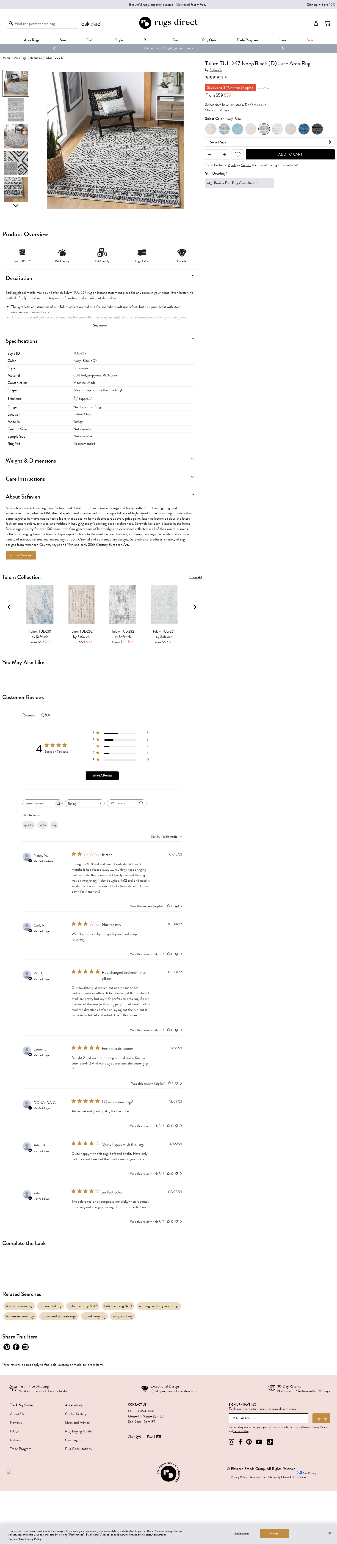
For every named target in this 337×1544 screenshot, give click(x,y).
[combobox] (85, 803)
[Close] (330, 1533)
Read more (130, 1015)
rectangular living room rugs (158, 1306)
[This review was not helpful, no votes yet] (176, 954)
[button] (327, 23)
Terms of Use (241, 1431)
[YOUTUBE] (259, 1442)
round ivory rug (94, 1316)
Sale (310, 40)
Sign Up (321, 1418)
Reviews (16, 1422)
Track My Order (21, 1405)
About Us (17, 1414)
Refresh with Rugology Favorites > (168, 48)
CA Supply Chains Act (281, 1477)
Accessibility (74, 1405)
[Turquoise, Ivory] (237, 129)
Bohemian (36, 57)
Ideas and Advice (77, 1422)
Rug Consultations (78, 1448)
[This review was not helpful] (177, 906)
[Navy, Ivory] (304, 129)
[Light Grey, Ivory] (290, 129)
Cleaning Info (74, 1440)
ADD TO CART (290, 154)
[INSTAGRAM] (231, 1442)
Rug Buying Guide (78, 1431)
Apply (232, 165)
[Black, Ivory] (317, 129)
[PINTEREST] (249, 1442)
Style (119, 40)
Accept (274, 1533)
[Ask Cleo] (91, 23)
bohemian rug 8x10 (118, 1306)
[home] (168, 28)
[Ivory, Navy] (224, 129)
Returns (16, 1440)
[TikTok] (270, 1442)
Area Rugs (31, 40)
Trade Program (247, 40)
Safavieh (216, 70)
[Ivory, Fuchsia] (277, 129)
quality (28, 825)
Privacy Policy (319, 1427)
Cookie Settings (76, 1414)
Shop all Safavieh (21, 555)
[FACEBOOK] (240, 1442)
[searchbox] (38, 803)
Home (6, 57)
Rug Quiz (209, 40)
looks (42, 825)
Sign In (246, 165)
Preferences (242, 1533)
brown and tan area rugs (59, 1316)
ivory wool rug (123, 1316)
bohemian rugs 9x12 (83, 1306)
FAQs (14, 1431)
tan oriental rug (50, 1306)
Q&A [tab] (45, 715)
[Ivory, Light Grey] (251, 129)
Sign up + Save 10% (321, 4)
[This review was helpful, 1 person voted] (169, 1083)
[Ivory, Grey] (211, 129)
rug (54, 825)
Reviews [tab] (28, 715)
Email (151, 1437)
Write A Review (102, 775)
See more (100, 325)
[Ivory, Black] (264, 129)
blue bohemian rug (19, 1306)
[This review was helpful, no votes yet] (168, 906)
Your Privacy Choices (307, 1475)
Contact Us (137, 1404)
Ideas (282, 40)
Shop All (195, 577)
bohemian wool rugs (20, 1316)
